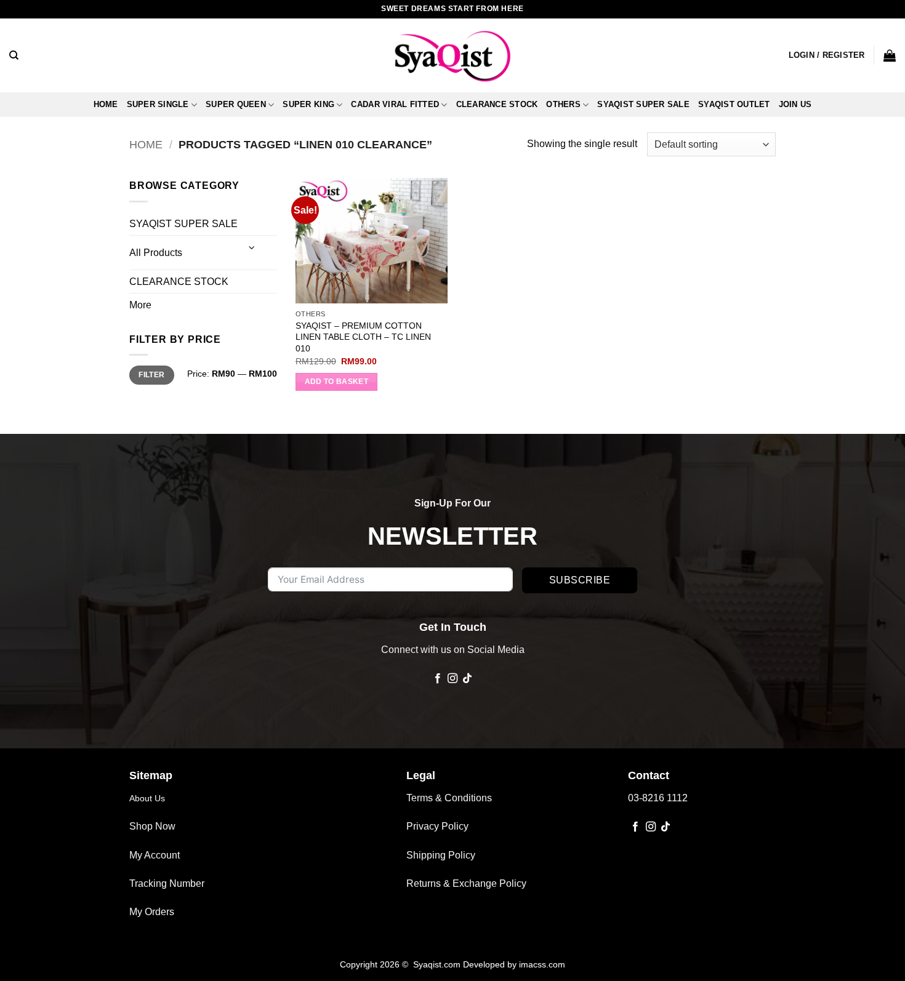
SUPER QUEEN (236, 104)
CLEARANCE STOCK (497, 104)
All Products (155, 252)
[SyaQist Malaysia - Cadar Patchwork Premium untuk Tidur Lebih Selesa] (452, 55)
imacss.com (542, 964)
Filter (151, 374)
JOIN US (795, 104)
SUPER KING (308, 104)
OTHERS (563, 104)
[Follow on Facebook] (437, 678)
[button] (827, 55)
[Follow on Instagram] (452, 678)
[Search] (13, 55)
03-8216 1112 (658, 798)
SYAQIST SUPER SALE (643, 104)
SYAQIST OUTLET (734, 104)
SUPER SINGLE (158, 104)
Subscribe (579, 580)
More (140, 305)
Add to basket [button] (337, 381)
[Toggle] (252, 248)
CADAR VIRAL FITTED (395, 104)
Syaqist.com (438, 964)
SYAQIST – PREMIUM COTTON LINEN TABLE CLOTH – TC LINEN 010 (363, 337)
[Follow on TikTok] (467, 678)
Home (106, 104)
